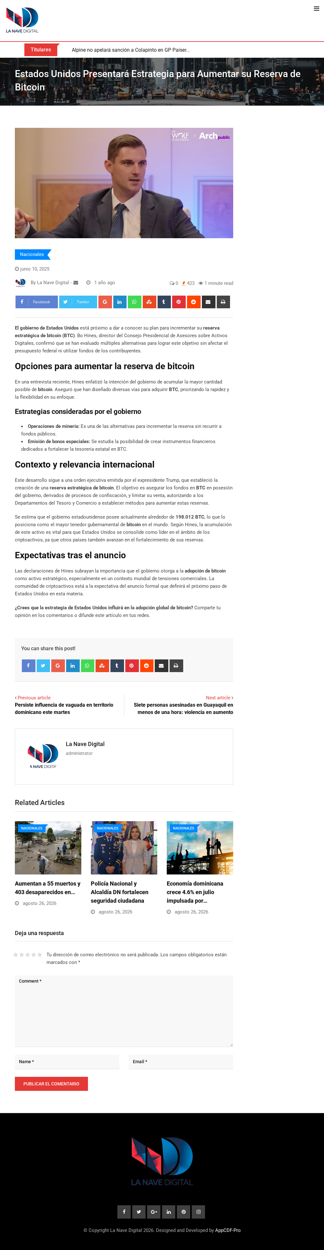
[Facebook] (28, 665)
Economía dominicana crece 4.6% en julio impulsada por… (195, 892)
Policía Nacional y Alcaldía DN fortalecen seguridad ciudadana (119, 892)
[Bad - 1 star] (16, 954)
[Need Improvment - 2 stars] (22, 954)
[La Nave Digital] (76, 282)
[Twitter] (43, 665)
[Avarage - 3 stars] (28, 954)
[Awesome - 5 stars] (40, 954)
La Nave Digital (85, 744)
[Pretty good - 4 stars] (34, 954)
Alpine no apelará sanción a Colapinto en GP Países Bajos (136, 50)
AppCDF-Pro (228, 1230)
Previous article (34, 698)
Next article (218, 698)
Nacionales (32, 254)
